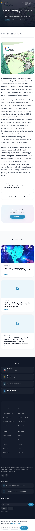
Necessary (15, 527)
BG (29, 3)
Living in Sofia (21, 421)
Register (5, 444)
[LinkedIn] (12, 33)
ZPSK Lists (5, 448)
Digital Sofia (21, 413)
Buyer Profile (6, 452)
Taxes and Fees (7, 417)
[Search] (22, 3)
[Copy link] (20, 33)
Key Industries (6, 409)
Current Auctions (7, 435)
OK (31, 504)
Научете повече (16, 523)
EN (26, 3)
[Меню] (32, 3)
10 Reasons (21, 409)
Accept (24, 527)
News (7, 19)
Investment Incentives (8, 421)
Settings (5, 527)
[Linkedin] (6, 475)
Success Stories (22, 425)
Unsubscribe (4, 511)
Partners (20, 444)
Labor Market (6, 425)
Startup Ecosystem (23, 417)
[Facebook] (7, 33)
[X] (16, 33)
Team (19, 440)
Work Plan (5, 440)
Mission (20, 435)
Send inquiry (16, 216)
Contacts (20, 452)
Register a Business (8, 413)
